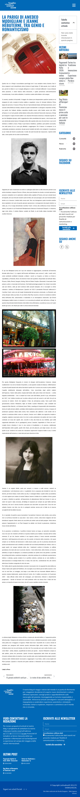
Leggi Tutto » (62, 89)
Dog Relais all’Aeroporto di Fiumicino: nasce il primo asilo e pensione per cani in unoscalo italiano (64, 111)
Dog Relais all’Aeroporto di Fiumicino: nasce (10, 769)
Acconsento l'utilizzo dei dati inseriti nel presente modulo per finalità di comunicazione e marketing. (59, 737)
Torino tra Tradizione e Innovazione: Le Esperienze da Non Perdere (73, 71)
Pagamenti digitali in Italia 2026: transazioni (10, 760)
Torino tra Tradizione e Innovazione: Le (28, 760)
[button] (74, 23)
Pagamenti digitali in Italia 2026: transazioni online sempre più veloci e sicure (63, 73)
